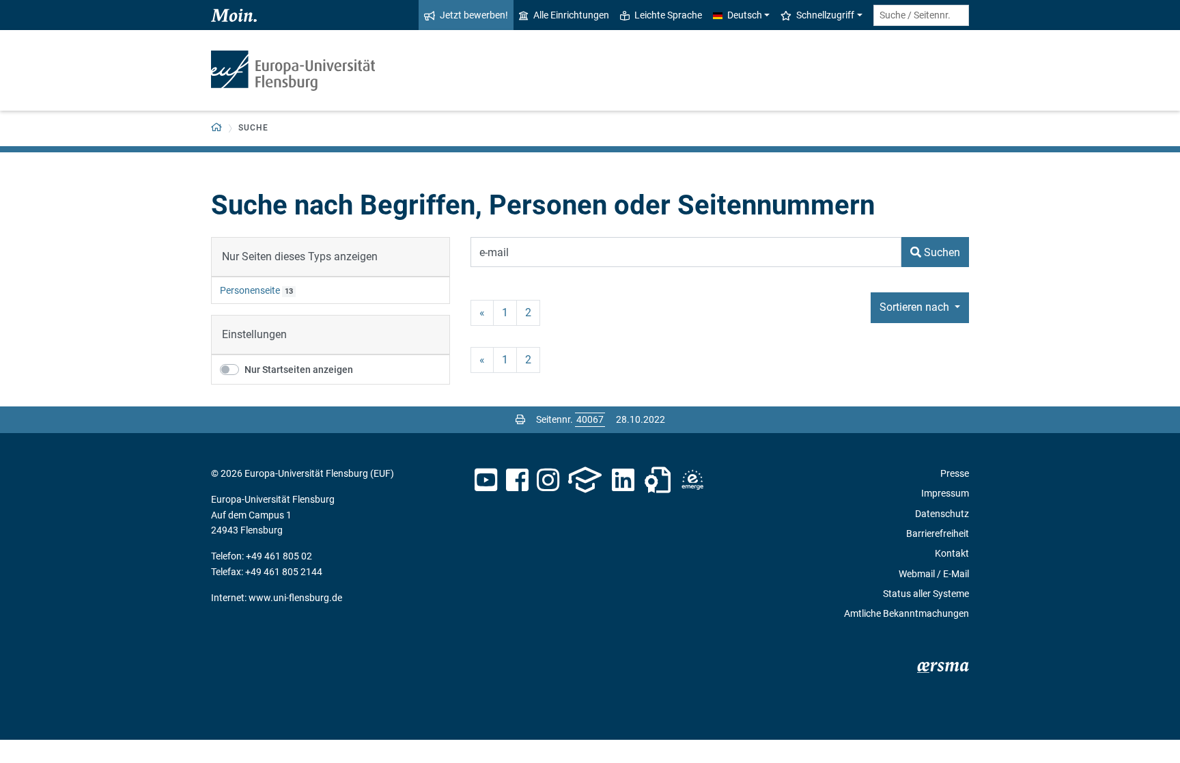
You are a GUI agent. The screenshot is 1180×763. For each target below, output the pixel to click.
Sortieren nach (916, 307)
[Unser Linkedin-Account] (623, 480)
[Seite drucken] (520, 419)
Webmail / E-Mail (934, 573)
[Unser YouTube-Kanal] (486, 480)
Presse (954, 473)
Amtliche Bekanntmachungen (906, 613)
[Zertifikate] (658, 480)
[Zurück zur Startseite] (293, 71)
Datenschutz (942, 513)
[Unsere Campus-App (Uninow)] (585, 480)
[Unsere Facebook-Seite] (517, 480)
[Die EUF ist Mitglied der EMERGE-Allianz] (692, 480)
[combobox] (921, 15)
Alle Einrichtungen (571, 15)
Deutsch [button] (744, 15)
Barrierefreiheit (937, 533)
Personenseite (250, 290)
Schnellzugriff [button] (825, 15)
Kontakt (952, 553)
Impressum (945, 493)
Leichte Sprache (668, 15)
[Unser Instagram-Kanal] (548, 480)
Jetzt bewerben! (474, 15)
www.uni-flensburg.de (295, 597)
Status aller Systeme (926, 593)
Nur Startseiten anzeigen (298, 369)
